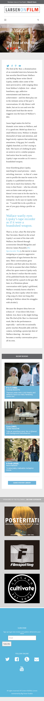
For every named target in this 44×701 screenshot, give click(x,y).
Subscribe (7, 644)
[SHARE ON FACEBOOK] (13, 66)
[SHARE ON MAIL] (21, 66)
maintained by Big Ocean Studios (22, 694)
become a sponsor (33, 500)
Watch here (31, 2)
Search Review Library (22, 483)
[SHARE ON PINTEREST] (17, 66)
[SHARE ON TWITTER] (9, 66)
